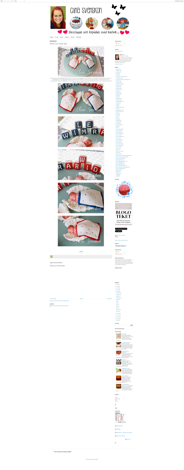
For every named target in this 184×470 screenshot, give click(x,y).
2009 (117, 320)
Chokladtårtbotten (125, 384)
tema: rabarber (119, 143)
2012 (117, 315)
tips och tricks (118, 151)
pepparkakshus (119, 110)
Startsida (51, 37)
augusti (117, 299)
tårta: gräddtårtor (119, 162)
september (118, 297)
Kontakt (61, 37)
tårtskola (117, 173)
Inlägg (118, 43)
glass (117, 91)
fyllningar (118, 89)
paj (116, 108)
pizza (117, 113)
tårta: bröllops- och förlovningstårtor (123, 155)
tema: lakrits (118, 139)
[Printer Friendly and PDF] (51, 256)
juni (117, 302)
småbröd (118, 120)
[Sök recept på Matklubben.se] (120, 435)
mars (117, 307)
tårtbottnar (118, 170)
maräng (117, 102)
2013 (117, 313)
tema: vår (118, 148)
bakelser (117, 70)
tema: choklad (119, 133)
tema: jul (117, 137)
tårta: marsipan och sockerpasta (122, 167)
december (118, 292)
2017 (117, 286)
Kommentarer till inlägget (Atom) (63, 300)
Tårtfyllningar (78, 37)
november (118, 294)
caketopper (118, 78)
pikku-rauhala (118, 111)
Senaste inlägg (53, 298)
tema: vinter (118, 146)
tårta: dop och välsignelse (121, 156)
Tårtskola (72, 37)
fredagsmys (118, 88)
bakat (117, 69)
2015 (117, 289)
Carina (123, 54)
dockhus (117, 85)
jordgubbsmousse (65, 80)
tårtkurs (117, 171)
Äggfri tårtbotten (125, 375)
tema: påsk (118, 142)
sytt (116, 127)
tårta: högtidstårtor (119, 164)
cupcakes (118, 82)
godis (117, 95)
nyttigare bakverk (119, 107)
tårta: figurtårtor (119, 159)
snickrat (117, 123)
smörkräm (118, 121)
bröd (117, 73)
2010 (117, 318)
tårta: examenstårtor (120, 158)
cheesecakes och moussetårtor (122, 79)
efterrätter (118, 86)
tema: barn (118, 130)
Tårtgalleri (67, 37)
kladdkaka (118, 98)
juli (116, 301)
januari (117, 311)
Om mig (56, 37)
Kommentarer (119, 45)
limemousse (73, 80)
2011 (117, 316)
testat (117, 149)
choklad (117, 80)
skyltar (117, 118)
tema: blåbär (118, 132)
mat (117, 104)
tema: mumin (118, 140)
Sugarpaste (124, 359)
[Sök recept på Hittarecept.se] (119, 425)
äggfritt (117, 175)
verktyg (117, 174)
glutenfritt (118, 94)
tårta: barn (118, 153)
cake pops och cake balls (121, 76)
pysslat (117, 114)
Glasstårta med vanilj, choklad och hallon (126, 343)
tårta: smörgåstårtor (120, 168)
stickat (117, 126)
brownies (118, 72)
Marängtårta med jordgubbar (125, 352)
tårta (117, 152)
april (117, 306)
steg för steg (118, 124)
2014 (117, 291)
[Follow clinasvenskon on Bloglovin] (120, 246)
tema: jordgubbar (119, 136)
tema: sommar (119, 145)
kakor (117, 97)
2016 (117, 287)
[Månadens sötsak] (127, 439)
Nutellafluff (124, 333)
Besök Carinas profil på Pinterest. (121, 240)
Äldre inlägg (109, 298)
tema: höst (118, 135)
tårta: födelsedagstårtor (120, 161)
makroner (118, 99)
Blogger (96, 459)
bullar (117, 75)
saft (116, 117)
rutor (117, 116)
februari (117, 309)
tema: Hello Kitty (119, 129)
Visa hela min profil (118, 64)
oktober (117, 296)
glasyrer (117, 92)
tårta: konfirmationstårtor (120, 165)
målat (117, 105)
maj (117, 304)
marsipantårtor (119, 101)
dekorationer (118, 83)
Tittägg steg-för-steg (126, 368)
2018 (117, 284)
